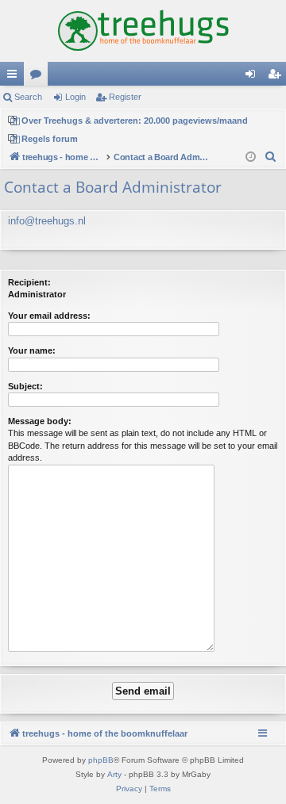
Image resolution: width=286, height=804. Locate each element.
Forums (39, 77)
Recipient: (29, 282)
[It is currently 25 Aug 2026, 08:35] (250, 157)
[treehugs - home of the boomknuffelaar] (143, 31)
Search (28, 96)
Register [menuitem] (277, 77)
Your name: (32, 350)
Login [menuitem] (253, 77)
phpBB (101, 760)
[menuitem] (271, 157)
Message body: (40, 421)
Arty (114, 774)
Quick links (15, 77)
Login (75, 96)
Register (125, 96)
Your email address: (49, 315)
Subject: (25, 386)
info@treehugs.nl (47, 221)
